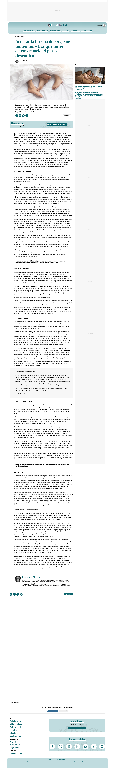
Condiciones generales (65, 765)
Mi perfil (13, 741)
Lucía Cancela (78, 98)
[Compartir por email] (20, 115)
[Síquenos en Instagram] (69, 746)
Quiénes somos (16, 753)
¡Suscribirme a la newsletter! (57, 124)
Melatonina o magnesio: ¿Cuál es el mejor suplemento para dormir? (88, 87)
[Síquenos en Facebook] (52, 746)
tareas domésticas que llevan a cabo (25, 293)
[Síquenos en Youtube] (85, 746)
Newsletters (15, 744)
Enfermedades (28, 31)
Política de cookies (54, 765)
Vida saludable (42, 31)
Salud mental (55, 31)
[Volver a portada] (57, 25)
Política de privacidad (43, 765)
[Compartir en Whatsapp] (16, 115)
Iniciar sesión (64, 711)
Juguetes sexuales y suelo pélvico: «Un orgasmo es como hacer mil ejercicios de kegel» (42, 465)
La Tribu (66, 31)
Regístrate (14, 747)
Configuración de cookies (77, 765)
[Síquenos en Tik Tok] (94, 746)
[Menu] (10, 25)
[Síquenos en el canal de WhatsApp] (102, 746)
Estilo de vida (87, 31)
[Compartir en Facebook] (23, 115)
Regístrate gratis (52, 711)
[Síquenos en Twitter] (60, 746)
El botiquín (75, 31)
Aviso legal (34, 765)
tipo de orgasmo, (33, 235)
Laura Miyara (23, 60)
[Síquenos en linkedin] (77, 746)
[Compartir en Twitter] (26, 115)
